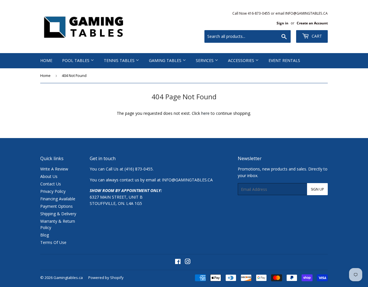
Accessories (241, 60)
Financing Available (57, 198)
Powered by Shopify (106, 277)
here (205, 113)
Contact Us (50, 184)
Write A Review (54, 169)
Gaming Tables (166, 60)
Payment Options (56, 206)
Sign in (282, 23)
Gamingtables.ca (68, 277)
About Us (48, 176)
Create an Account (312, 23)
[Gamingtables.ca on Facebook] (178, 262)
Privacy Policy (53, 191)
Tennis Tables (120, 60)
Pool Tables (76, 60)
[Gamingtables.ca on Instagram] (188, 262)
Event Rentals (284, 60)
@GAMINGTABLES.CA (192, 180)
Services (205, 60)
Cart (316, 36)
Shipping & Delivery (58, 213)
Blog (44, 235)
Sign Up (317, 189)
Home (46, 60)
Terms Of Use (53, 242)
